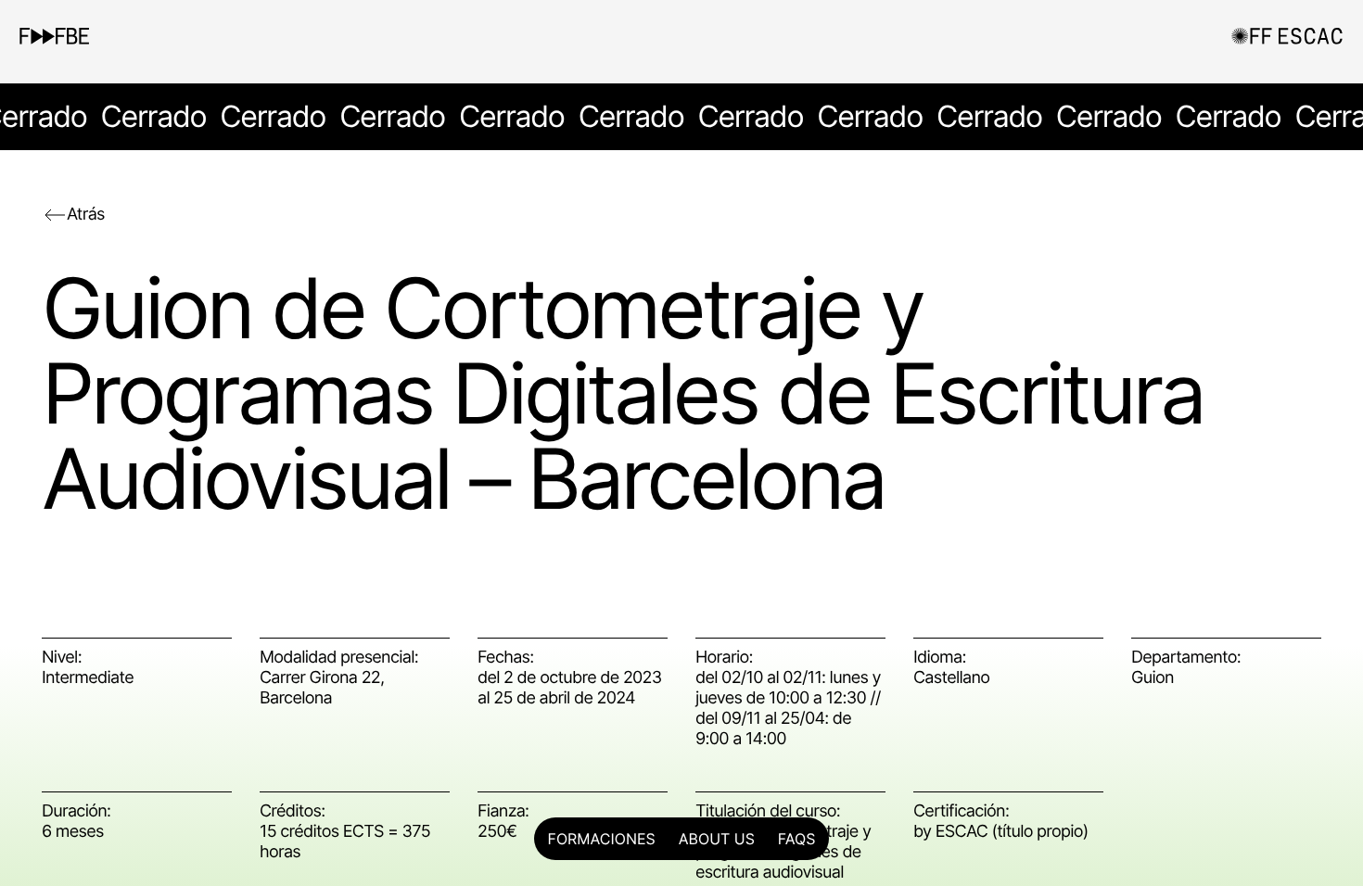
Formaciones (602, 838)
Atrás (86, 214)
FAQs (797, 838)
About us (717, 838)
